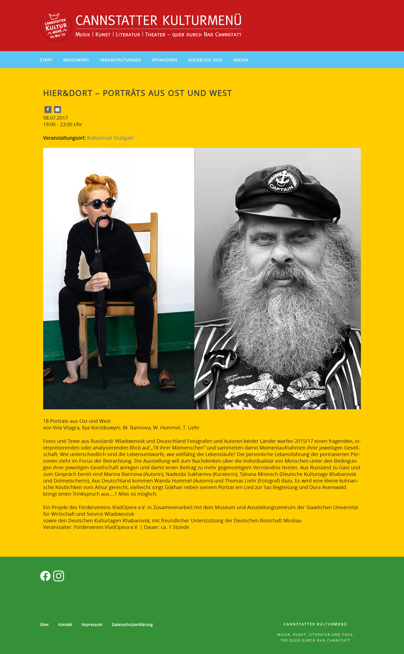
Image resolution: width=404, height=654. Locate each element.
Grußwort (76, 59)
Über (44, 624)
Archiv (240, 59)
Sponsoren (165, 59)
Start (46, 59)
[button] (48, 109)
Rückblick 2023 (205, 59)
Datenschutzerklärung (132, 624)
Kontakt (65, 624)
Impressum (92, 624)
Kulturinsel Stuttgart (110, 137)
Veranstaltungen (120, 59)
